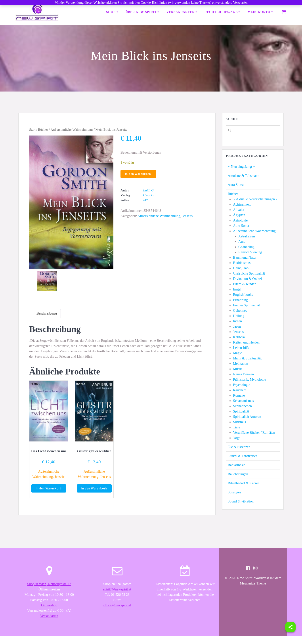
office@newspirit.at (117, 605)
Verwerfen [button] (240, 2)
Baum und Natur (244, 257)
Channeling (246, 247)
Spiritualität (241, 411)
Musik (237, 369)
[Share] (290, 627)
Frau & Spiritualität (246, 305)
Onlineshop (49, 605)
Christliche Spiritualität (249, 273)
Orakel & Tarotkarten (243, 456)
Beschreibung (46, 313)
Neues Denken (243, 374)
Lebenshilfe (241, 348)
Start (32, 129)
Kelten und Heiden (246, 342)
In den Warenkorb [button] (49, 488)
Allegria (148, 195)
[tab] (47, 313)
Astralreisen (246, 236)
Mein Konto (259, 12)
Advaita (238, 210)
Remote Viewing (250, 252)
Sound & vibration (241, 501)
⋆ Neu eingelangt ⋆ (241, 166)
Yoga (236, 438)
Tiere (236, 427)
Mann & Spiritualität (247, 358)
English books (243, 294)
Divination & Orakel (247, 279)
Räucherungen (238, 474)
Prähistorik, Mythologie (249, 379)
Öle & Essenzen (239, 447)
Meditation (240, 363)
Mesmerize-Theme (253, 583)
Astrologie (240, 220)
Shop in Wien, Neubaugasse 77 (49, 584)
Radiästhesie (236, 465)
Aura (241, 241)
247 (145, 200)
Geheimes (240, 310)
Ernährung (240, 300)
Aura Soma (236, 185)
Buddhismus (241, 263)
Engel (237, 289)
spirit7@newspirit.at (117, 589)
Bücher (43, 129)
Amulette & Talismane (243, 176)
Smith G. (149, 190)
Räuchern (240, 390)
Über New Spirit (141, 12)
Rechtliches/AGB (221, 12)
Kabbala (239, 337)
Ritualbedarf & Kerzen (244, 483)
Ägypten (239, 215)
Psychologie (241, 385)
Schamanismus (243, 401)
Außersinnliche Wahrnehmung (72, 129)
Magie (237, 353)
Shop (111, 12)
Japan (237, 326)
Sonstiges (234, 492)
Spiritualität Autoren (247, 416)
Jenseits (187, 216)
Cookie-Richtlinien (154, 2)
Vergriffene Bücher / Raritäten (254, 432)
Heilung (238, 316)
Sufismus (239, 422)
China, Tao (240, 268)
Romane (239, 395)
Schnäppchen (242, 406)
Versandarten (180, 12)
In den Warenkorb (138, 174)
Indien (237, 321)
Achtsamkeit (241, 204)
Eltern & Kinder (244, 284)
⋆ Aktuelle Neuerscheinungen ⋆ (255, 199)
